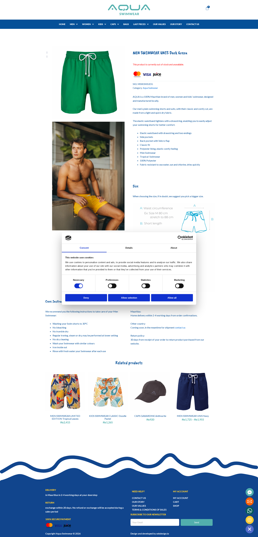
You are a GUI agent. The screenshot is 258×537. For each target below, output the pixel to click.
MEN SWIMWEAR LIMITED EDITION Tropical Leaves (65, 417)
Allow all (172, 297)
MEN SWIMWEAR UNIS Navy (193, 415)
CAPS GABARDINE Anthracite (150, 415)
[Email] (250, 501)
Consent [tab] (84, 248)
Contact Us (139, 498)
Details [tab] (129, 248)
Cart (176, 502)
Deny (86, 297)
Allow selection (129, 297)
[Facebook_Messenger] (250, 492)
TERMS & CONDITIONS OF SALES (149, 509)
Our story (138, 502)
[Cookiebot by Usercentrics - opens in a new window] (180, 238)
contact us (180, 327)
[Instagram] (250, 520)
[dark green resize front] (88, 82)
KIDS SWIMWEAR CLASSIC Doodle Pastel (107, 417)
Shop (176, 505)
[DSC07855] (88, 176)
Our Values (139, 505)
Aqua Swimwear (150, 88)
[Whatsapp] (250, 511)
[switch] (112, 285)
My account (180, 498)
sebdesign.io (162, 533)
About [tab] (174, 248)
